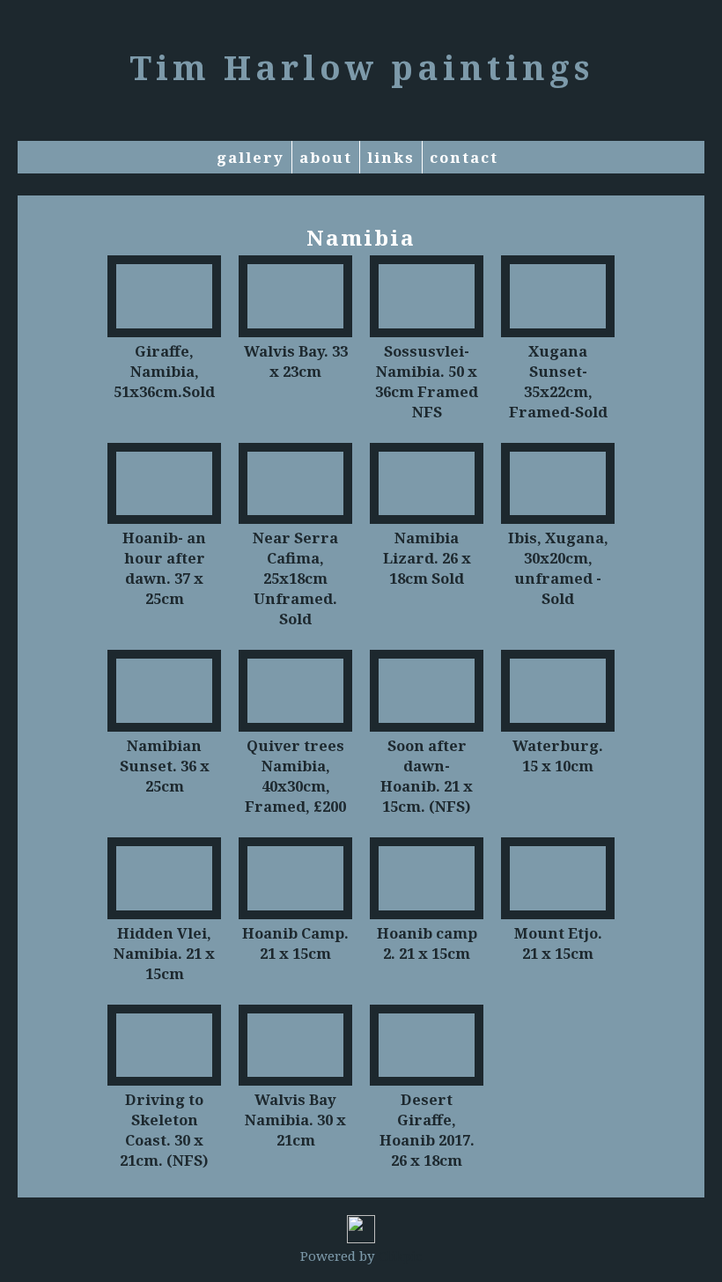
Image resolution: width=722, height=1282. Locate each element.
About (325, 157)
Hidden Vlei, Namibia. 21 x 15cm (164, 953)
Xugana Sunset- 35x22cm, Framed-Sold (558, 381)
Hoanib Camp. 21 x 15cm (295, 943)
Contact (464, 157)
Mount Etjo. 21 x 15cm (558, 943)
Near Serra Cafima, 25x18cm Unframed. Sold (295, 578)
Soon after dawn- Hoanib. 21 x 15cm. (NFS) (426, 775)
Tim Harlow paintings (361, 67)
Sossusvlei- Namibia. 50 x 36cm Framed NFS (426, 381)
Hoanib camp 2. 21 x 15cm (427, 943)
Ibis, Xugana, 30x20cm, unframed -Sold (558, 567)
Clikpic (400, 1255)
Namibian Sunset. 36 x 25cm (165, 765)
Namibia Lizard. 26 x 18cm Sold (427, 557)
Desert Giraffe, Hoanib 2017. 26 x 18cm (427, 1129)
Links (391, 157)
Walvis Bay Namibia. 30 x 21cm (295, 1119)
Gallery (250, 157)
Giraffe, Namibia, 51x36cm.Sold (164, 371)
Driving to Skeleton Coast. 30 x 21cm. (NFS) (164, 1129)
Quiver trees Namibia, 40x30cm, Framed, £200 (295, 775)
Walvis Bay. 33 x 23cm (296, 361)
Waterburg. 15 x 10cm (557, 755)
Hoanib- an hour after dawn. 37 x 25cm (164, 567)
